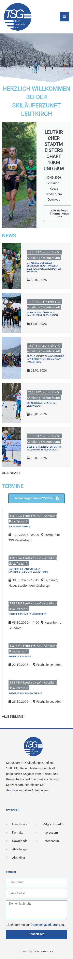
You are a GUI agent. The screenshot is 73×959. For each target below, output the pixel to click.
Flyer (15, 790)
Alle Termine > (14, 716)
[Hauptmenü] (64, 16)
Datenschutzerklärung (46, 925)
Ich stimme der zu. (37, 925)
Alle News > (11, 473)
